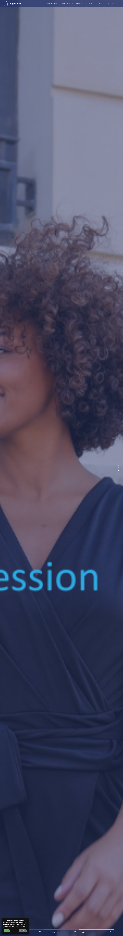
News (91, 3)
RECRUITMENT (79, 3)
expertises (66, 3)
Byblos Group (52, 3)
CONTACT (100, 3)
